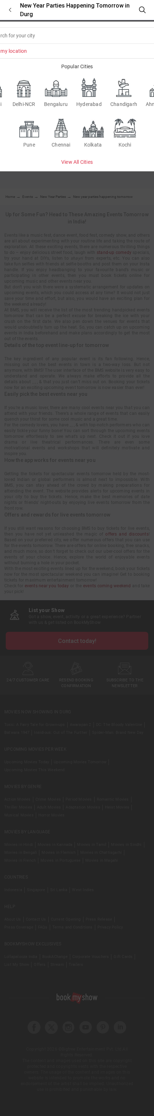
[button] (10, 9)
